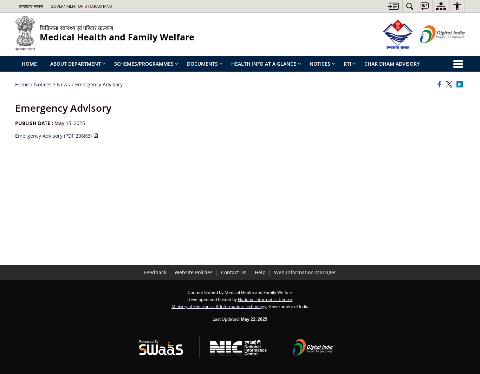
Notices (43, 84)
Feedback (155, 272)
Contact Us (233, 272)
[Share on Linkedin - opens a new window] (460, 84)
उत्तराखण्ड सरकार (31, 6)
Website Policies (194, 272)
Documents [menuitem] (202, 63)
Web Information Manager (305, 272)
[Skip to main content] (393, 6)
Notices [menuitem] (320, 63)
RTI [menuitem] (347, 63)
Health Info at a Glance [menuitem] (263, 63)
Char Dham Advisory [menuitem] (392, 63)
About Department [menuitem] (75, 63)
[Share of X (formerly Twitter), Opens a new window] (450, 84)
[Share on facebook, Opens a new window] (440, 84)
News (63, 84)
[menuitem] (410, 6)
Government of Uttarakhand (81, 6)
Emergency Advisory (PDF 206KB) (54, 135)
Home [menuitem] (29, 63)
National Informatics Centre (265, 299)
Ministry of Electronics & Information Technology (218, 306)
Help (260, 272)
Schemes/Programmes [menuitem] (144, 63)
